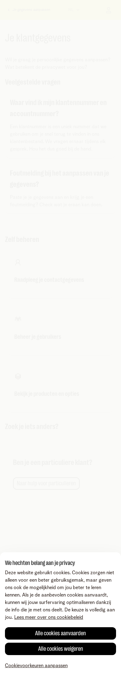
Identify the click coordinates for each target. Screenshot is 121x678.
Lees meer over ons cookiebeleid (48, 617)
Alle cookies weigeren (60, 648)
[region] (60, 615)
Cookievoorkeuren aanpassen (36, 665)
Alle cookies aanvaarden (60, 633)
